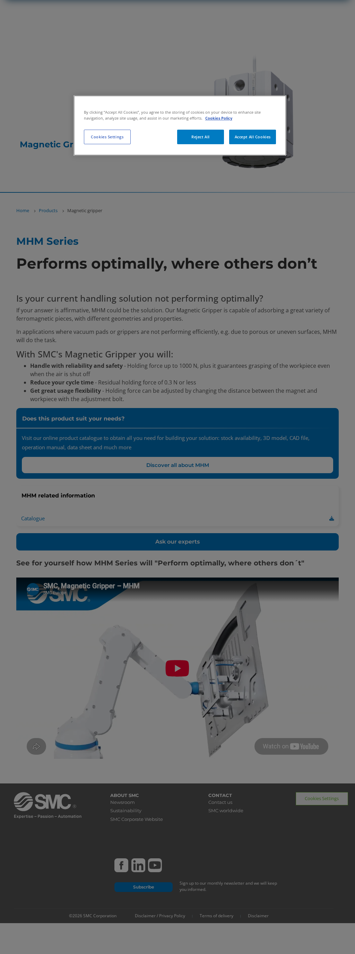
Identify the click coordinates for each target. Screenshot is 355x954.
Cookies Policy (218, 118)
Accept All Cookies (253, 136)
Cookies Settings (107, 136)
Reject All (200, 136)
